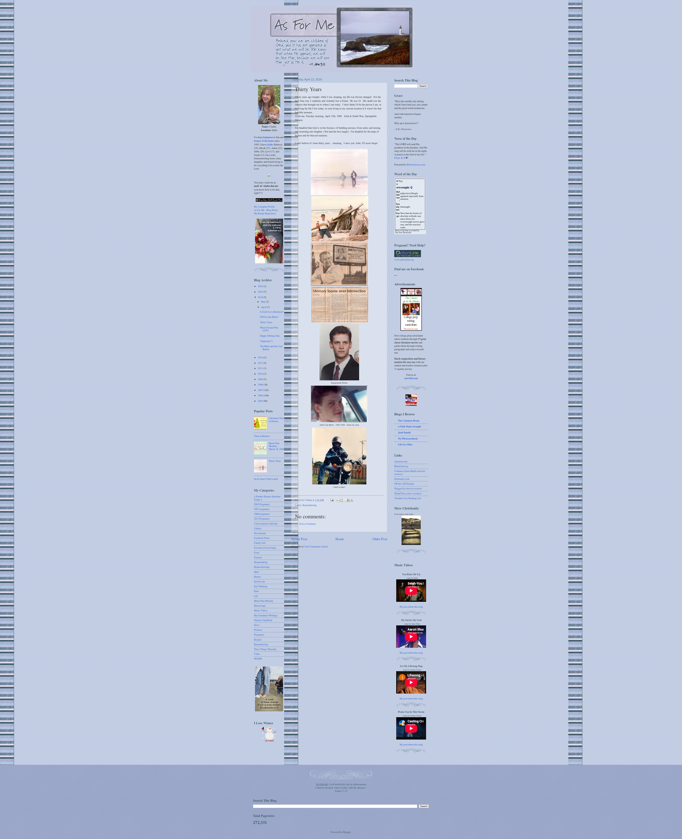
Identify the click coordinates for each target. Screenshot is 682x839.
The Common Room (409, 420)
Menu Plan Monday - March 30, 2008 (276, 446)
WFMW (258, 658)
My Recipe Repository (265, 213)
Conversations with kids (266, 523)
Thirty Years (266, 322)
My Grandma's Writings (265, 615)
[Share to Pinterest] (351, 500)
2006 (260, 395)
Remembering (310, 505)
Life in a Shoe (405, 444)
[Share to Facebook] (348, 500)
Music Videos (260, 610)
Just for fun (259, 581)
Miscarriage (260, 605)
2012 (260, 363)
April (264, 307)
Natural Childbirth (263, 620)
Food (256, 552)
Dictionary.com (402, 478)
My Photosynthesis (408, 438)
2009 (260, 379)
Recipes (258, 639)
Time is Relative (262, 436)
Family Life (260, 542)
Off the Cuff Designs (404, 483)
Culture (257, 528)
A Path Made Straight (409, 426)
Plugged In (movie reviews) (408, 488)
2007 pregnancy (262, 509)
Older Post (379, 539)
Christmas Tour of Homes (276, 419)
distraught (405, 206)
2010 (260, 373)
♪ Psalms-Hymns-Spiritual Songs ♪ (267, 498)
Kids (256, 591)
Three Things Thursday (265, 649)
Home (339, 539)
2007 (260, 390)
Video (257, 654)
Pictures (258, 629)
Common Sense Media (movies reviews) (409, 472)
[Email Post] (331, 500)
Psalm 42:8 (399, 157)
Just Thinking (260, 586)
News (256, 625)
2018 (260, 297)
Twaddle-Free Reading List (407, 498)
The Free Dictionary (403, 232)
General (258, 557)
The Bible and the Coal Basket (271, 347)
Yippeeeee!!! (266, 341)
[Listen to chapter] (407, 157)
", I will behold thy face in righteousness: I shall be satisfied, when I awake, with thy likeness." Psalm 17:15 (341, 788)
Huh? (256, 572)
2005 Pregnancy (262, 504)
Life (256, 596)
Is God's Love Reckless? (271, 311)
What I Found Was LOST (269, 329)
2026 (260, 286)
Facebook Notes (262, 538)
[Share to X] (345, 500)
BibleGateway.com (416, 164)
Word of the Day (402, 231)
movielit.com (411, 378)
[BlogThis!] (341, 500)
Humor (257, 576)
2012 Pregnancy (262, 518)
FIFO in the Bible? (269, 317)
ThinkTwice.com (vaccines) (407, 493)
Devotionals (260, 533)
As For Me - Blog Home (266, 210)
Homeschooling (262, 567)
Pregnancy (259, 634)
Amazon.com (400, 461)
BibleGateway (401, 466)
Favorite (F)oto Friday (265, 547)
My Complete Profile (264, 206)
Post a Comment (307, 523)
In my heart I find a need (266, 478)
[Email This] (338, 500)
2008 (260, 384)
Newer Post (299, 539)
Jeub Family (404, 432)
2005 (260, 401)
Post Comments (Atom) (316, 546)
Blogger (347, 832)
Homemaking (260, 562)
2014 (260, 357)
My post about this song (411, 606)
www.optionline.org (404, 259)
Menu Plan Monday (263, 600)
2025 (260, 291)
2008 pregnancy (262, 513)
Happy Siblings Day (270, 335)
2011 (260, 368)
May (263, 301)
